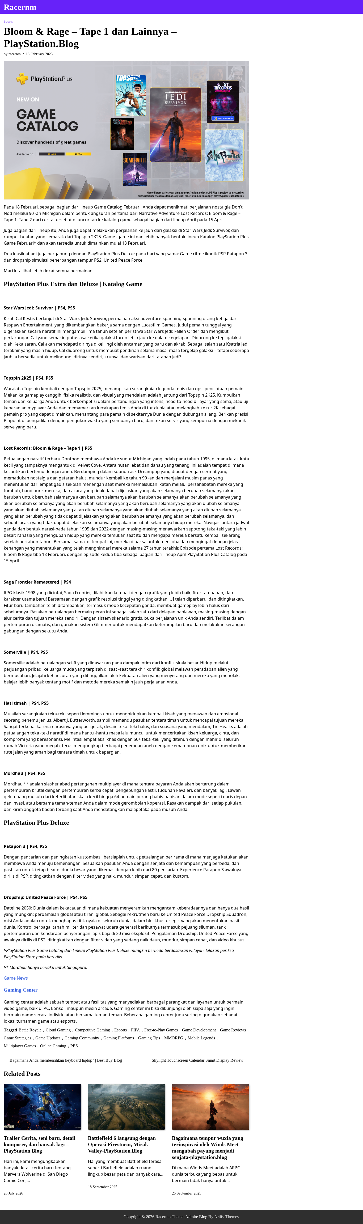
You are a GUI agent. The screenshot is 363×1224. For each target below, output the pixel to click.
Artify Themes (226, 1216)
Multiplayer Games (20, 1046)
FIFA (135, 1030)
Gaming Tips (149, 1038)
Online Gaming (53, 1046)
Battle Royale (30, 1030)
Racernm (20, 7)
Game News (16, 978)
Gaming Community (82, 1038)
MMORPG (173, 1038)
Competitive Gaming (92, 1030)
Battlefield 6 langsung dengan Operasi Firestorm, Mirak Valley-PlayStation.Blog (122, 1144)
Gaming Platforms (118, 1038)
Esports (120, 1030)
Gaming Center (20, 990)
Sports (8, 21)
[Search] (354, 7)
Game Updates (47, 1038)
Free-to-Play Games (161, 1030)
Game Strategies (17, 1038)
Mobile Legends (201, 1038)
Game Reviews (233, 1030)
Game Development (199, 1030)
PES (74, 1046)
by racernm (12, 54)
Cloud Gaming (58, 1030)
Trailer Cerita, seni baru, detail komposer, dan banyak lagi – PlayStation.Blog (39, 1144)
